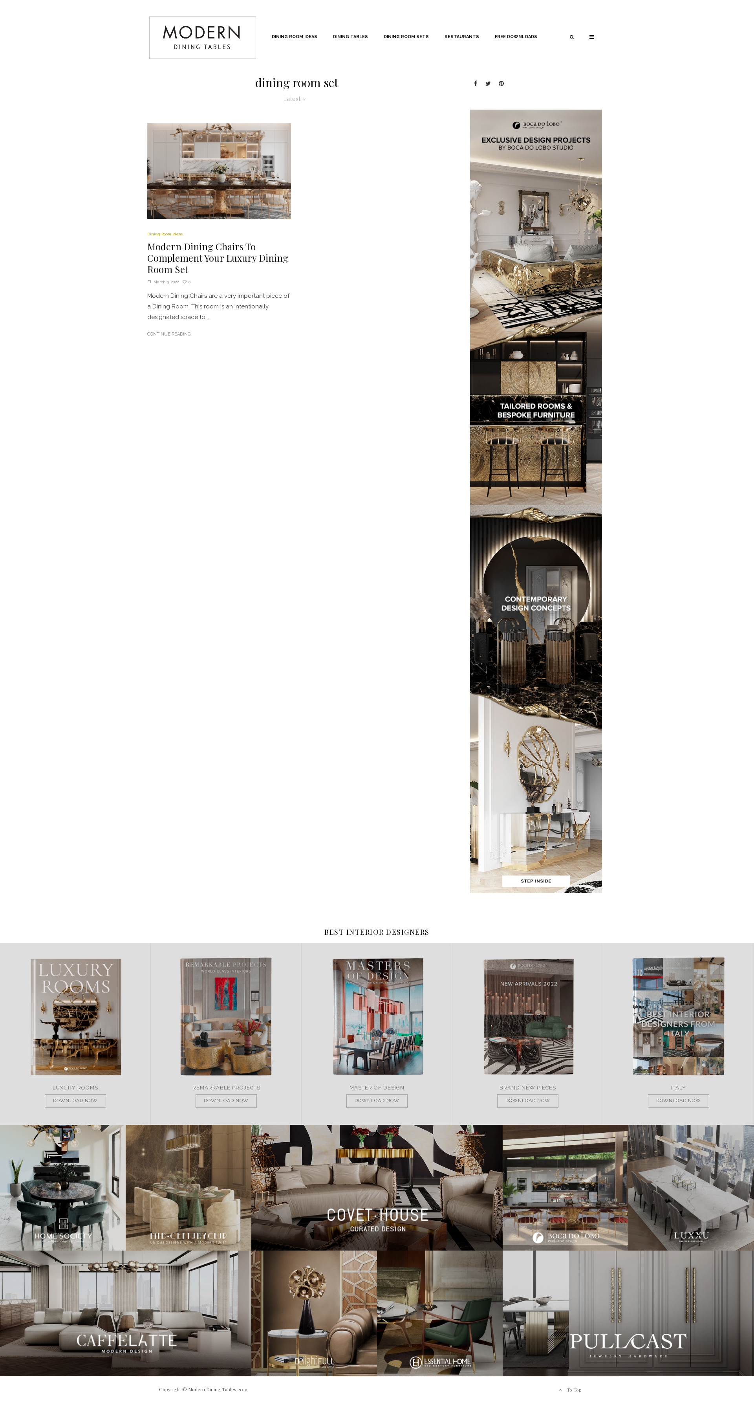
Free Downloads (516, 36)
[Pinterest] (501, 83)
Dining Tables (350, 36)
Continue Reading (168, 334)
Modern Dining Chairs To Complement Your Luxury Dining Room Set (217, 258)
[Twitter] (488, 83)
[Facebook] (475, 83)
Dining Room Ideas (294, 36)
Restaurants (462, 36)
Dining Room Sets (406, 36)
